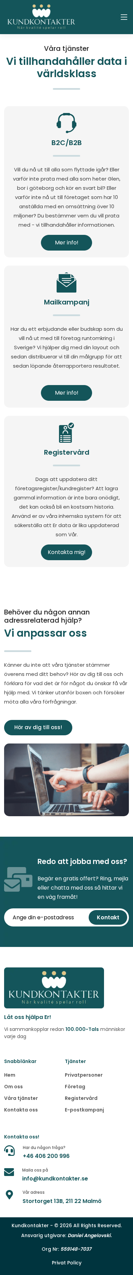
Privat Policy (67, 1262)
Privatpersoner (84, 1075)
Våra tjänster (21, 1098)
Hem (9, 1075)
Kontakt (108, 917)
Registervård (81, 1098)
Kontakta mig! (67, 552)
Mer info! (66, 242)
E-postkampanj (84, 1109)
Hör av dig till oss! (38, 727)
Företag (75, 1086)
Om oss (13, 1086)
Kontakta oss (21, 1109)
